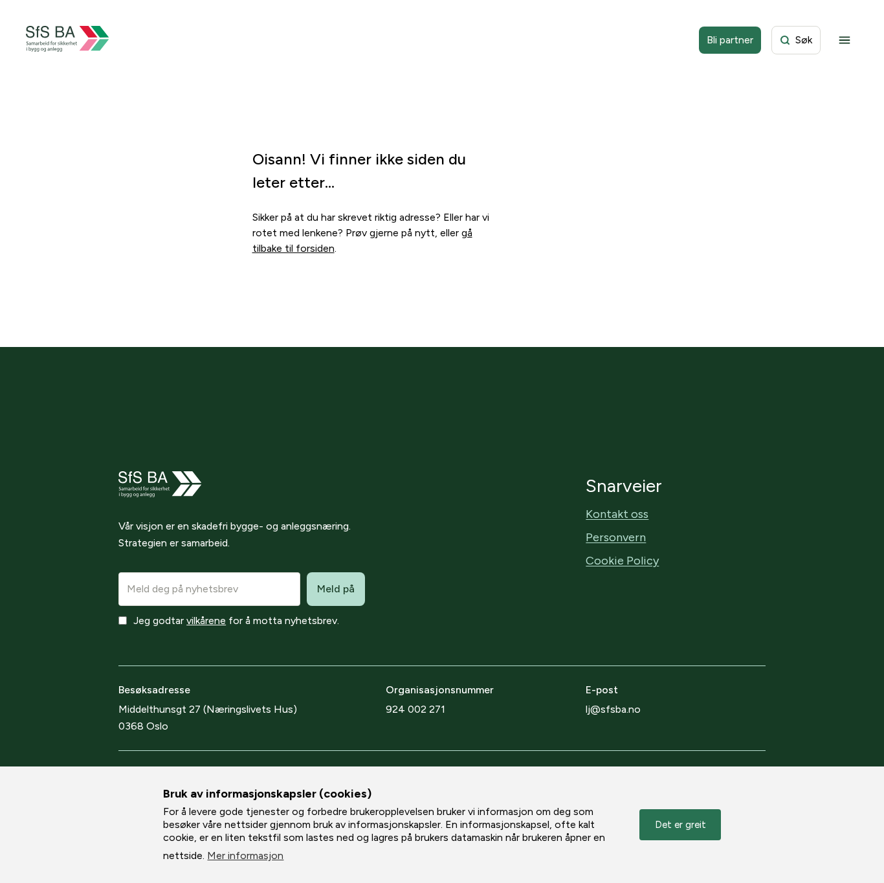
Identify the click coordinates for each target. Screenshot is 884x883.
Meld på (336, 589)
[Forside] (67, 40)
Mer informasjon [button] (245, 855)
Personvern (616, 537)
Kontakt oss (617, 514)
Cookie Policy (622, 560)
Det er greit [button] (680, 825)
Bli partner (730, 40)
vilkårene (206, 620)
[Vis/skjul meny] (844, 40)
